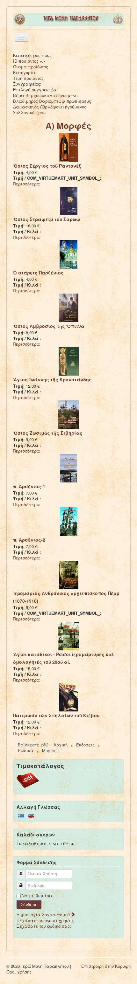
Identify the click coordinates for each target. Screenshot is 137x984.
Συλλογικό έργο (29, 112)
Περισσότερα (26, 184)
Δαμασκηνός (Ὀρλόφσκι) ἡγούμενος (49, 107)
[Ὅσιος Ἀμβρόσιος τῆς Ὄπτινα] (68, 307)
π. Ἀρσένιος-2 (29, 540)
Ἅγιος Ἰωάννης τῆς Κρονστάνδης (52, 379)
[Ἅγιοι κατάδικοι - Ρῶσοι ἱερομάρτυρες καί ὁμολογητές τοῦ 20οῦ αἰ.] (68, 636)
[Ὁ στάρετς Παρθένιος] (68, 254)
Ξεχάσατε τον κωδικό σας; (44, 926)
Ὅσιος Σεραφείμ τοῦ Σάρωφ (46, 219)
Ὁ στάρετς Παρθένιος (38, 272)
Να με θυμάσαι (38, 895)
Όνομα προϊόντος (30, 67)
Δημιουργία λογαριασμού (44, 914)
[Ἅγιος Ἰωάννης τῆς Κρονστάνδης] (69, 361)
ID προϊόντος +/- (29, 61)
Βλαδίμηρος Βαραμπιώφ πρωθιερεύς (52, 101)
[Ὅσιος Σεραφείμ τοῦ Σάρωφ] (68, 200)
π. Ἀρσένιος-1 (29, 486)
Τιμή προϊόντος (28, 78)
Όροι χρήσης (19, 972)
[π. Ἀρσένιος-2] (68, 521)
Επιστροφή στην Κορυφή (106, 966)
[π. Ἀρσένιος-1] (68, 468)
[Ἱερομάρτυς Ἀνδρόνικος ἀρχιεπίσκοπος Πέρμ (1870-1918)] (68, 575)
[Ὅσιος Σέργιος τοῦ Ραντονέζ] (68, 147)
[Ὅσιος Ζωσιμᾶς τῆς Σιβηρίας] (68, 414)
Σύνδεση (29, 904)
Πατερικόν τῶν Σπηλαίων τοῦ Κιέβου (56, 715)
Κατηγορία (24, 72)
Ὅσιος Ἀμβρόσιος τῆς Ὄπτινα (48, 326)
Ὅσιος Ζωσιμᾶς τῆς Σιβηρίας (48, 433)
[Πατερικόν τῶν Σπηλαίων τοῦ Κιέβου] (68, 697)
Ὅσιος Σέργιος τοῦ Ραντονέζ (47, 166)
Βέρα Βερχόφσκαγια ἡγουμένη (45, 95)
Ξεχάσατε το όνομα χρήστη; (45, 920)
